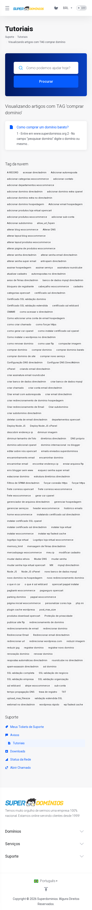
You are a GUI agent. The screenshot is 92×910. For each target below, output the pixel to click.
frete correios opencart (20, 489)
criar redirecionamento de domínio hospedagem (35, 400)
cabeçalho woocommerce (53, 286)
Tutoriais (22, 36)
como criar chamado (19, 324)
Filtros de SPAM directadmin (23, 483)
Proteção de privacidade (59, 616)
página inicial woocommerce (24, 603)
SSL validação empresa (20, 679)
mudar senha (59, 559)
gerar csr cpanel (44, 495)
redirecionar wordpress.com (45, 641)
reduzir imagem (76, 641)
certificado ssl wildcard (65, 305)
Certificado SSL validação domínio (26, 299)
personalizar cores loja (58, 603)
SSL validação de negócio (53, 673)
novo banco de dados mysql (61, 571)
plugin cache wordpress (21, 609)
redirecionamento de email (23, 628)
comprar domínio (17, 349)
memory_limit (15, 546)
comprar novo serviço (52, 356)
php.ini (80, 603)
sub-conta (60, 685)
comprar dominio (42, 349)
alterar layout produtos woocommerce (29, 242)
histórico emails (73, 508)
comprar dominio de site (21, 356)
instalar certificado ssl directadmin (27, 527)
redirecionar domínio (55, 628)
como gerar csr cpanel (20, 331)
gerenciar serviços (17, 508)
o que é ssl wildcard (36, 584)
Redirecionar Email (18, 635)
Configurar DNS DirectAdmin (63, 362)
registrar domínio (34, 647)
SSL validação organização (53, 679)
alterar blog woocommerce (22, 229)
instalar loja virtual (61, 527)
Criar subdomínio (58, 407)
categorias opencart (18, 293)
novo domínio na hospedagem (24, 578)
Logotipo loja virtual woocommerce (53, 540)
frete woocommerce (19, 495)
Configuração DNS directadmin (25, 362)
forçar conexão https (55, 483)
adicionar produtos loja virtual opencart (29, 210)
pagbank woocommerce (21, 590)
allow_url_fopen (46, 223)
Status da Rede (20, 759)
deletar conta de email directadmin (27, 419)
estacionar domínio (18, 476)
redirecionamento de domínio (46, 622)
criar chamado (15, 388)
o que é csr (13, 584)
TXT (64, 692)
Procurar (46, 81)
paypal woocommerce (43, 597)
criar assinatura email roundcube (26, 375)
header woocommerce (46, 508)
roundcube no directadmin (67, 660)
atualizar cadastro (17, 273)
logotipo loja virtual (17, 540)
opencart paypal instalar (65, 584)
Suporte (9, 36)
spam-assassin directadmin (23, 666)
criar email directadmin (58, 394)
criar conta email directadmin (45, 388)
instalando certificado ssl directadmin (58, 514)
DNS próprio (78, 438)
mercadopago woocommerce (24, 552)
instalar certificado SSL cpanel (24, 521)
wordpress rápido (49, 704)
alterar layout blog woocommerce (26, 235)
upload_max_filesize (18, 698)
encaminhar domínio (51, 457)
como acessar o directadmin (36, 311)
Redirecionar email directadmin (51, 635)
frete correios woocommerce (55, 489)
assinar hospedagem (19, 267)
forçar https (78, 483)
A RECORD (12, 172)
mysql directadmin (68, 565)
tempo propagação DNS (20, 692)
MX (51, 565)
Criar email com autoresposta (24, 394)
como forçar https (46, 324)
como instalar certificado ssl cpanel (58, 331)
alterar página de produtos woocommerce (31, 248)
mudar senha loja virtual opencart (26, 565)
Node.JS (12, 571)
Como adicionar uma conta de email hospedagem (36, 318)
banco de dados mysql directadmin (63, 280)
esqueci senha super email (53, 470)
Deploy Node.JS (16, 426)
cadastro (78, 286)
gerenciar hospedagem (67, 502)
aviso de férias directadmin (22, 280)
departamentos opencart (66, 419)
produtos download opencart (23, 616)
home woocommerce (19, 514)
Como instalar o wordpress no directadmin (31, 337)
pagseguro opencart (51, 590)
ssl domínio (49, 666)
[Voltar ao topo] (46, 889)
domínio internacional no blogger (60, 445)
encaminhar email (17, 464)
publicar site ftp (16, 622)
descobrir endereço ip (20, 432)
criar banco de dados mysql (66, 381)
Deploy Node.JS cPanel (43, 426)
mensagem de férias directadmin (46, 546)
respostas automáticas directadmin (27, 660)
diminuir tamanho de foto (21, 438)
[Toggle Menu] (6, 8)
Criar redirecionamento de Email (25, 407)
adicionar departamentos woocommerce (30, 185)
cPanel (11, 369)
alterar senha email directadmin (59, 255)
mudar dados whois (18, 559)
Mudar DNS (40, 559)
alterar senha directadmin (21, 255)
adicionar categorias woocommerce (28, 179)
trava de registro (48, 692)
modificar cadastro (69, 552)
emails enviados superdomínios (59, 451)
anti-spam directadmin (53, 261)
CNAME (11, 311)
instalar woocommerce (20, 533)
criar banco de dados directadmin (26, 381)
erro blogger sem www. (20, 470)
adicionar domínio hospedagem (25, 204)
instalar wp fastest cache (52, 533)
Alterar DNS (49, 229)
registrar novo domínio (61, 647)
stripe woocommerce (37, 685)
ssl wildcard (14, 685)
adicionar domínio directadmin (25, 191)
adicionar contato (63, 179)
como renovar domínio (20, 343)
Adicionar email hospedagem (66, 204)
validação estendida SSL (48, 698)
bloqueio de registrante (20, 286)
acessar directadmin (34, 172)
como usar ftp (46, 343)
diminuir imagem (47, 432)
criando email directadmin (35, 369)
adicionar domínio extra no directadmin (29, 197)
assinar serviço (44, 267)
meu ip (50, 552)
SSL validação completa (20, 673)
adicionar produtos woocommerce (27, 217)
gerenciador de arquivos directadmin (28, 502)
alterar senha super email (21, 261)
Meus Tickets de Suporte (27, 727)
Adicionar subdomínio (20, 223)
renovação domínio (18, 654)
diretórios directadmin (53, 438)
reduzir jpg (13, 647)
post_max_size (47, 609)
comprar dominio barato (70, 349)
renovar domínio (43, 654)
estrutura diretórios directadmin (52, 476)
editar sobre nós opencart (22, 451)
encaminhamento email (21, 457)
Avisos (14, 735)
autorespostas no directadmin (48, 273)
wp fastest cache (73, 704)
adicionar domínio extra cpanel (65, 191)
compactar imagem (69, 343)
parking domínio (16, 597)
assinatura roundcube (69, 267)
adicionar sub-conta (63, 217)
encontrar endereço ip (45, 464)
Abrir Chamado (20, 767)
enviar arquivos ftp (73, 464)
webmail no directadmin (21, 704)
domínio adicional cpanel (21, 445)
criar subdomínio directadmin (24, 413)
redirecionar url (16, 641)
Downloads (17, 751)
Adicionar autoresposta (64, 172)
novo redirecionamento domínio (65, 578)
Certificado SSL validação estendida (27, 305)
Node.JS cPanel (30, 571)
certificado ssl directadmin (49, 293)
